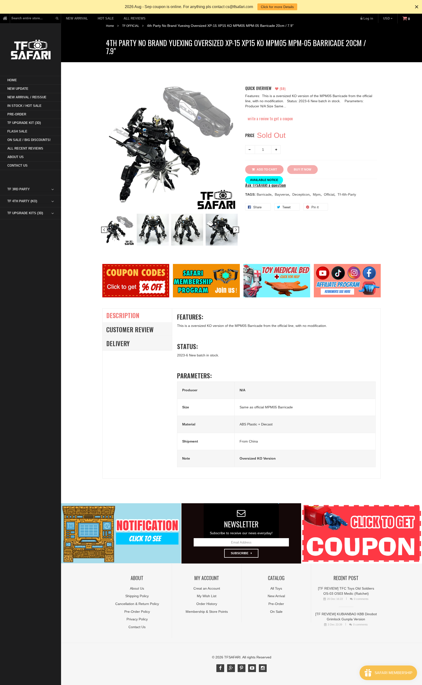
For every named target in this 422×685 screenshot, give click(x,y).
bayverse (282, 194)
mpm (317, 194)
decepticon (301, 194)
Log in (368, 18)
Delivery (118, 343)
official (329, 194)
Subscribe (239, 553)
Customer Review (130, 329)
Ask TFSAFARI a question (265, 185)
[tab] (34, 189)
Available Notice (264, 180)
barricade (265, 194)
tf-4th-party (347, 194)
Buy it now (302, 169)
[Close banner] (417, 7)
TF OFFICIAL (130, 26)
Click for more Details (277, 7)
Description (122, 315)
